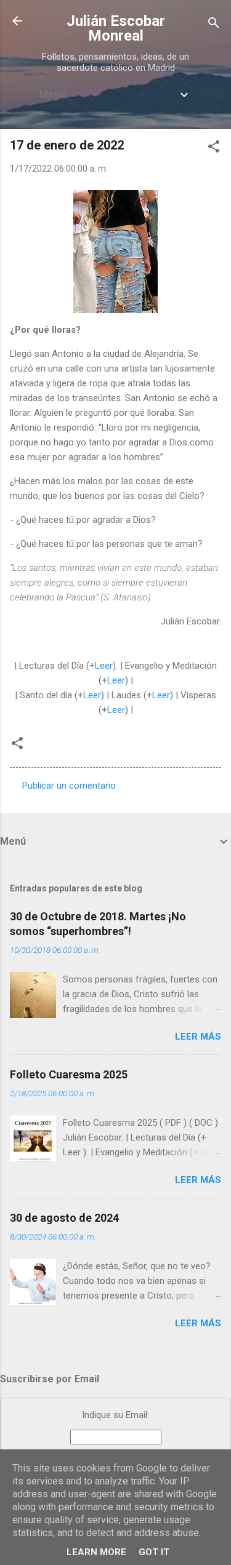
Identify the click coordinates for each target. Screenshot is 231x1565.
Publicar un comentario (69, 785)
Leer (104, 665)
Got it (154, 1552)
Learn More (96, 1552)
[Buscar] (213, 25)
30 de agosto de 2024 (64, 1217)
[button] (213, 148)
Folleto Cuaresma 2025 (69, 1074)
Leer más (198, 1036)
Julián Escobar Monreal (116, 28)
